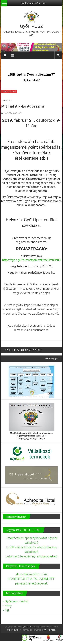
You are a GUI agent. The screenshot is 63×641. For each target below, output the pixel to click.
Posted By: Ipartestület (12, 113)
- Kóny (7, 606)
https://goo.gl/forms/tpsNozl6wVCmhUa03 (31, 260)
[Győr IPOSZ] (31, 47)
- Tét (6, 610)
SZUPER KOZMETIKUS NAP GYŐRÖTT (23, 350)
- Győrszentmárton (15, 601)
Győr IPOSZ (31, 26)
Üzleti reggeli (51, 358)
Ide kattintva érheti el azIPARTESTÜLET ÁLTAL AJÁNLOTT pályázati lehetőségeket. (31, 578)
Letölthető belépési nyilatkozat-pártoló (31, 556)
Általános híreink (9, 92)
